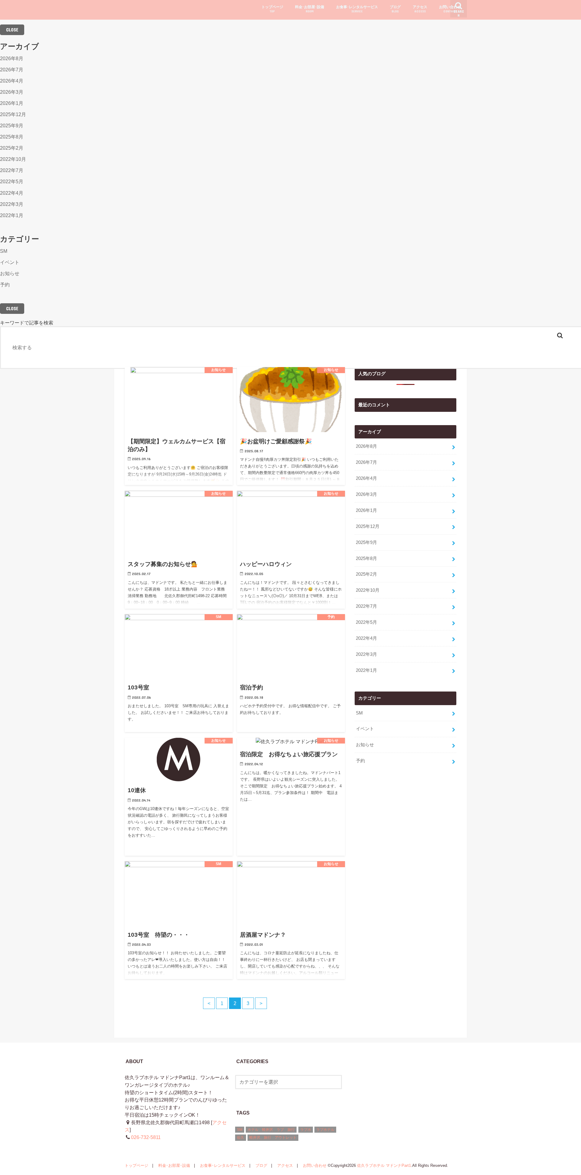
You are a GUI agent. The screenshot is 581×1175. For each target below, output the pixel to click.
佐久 (240, 1137)
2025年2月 (11, 148)
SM (3, 251)
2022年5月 (11, 181)
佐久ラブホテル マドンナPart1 (384, 1165)
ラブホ (305, 1130)
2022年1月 (11, 215)
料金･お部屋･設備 (309, 9)
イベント (9, 262)
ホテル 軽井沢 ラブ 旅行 (271, 1130)
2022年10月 (13, 159)
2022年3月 (11, 204)
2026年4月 (11, 80)
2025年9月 (11, 125)
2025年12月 (13, 114)
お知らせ (9, 273)
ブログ (395, 9)
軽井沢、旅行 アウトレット (273, 1137)
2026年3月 (11, 92)
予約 (5, 284)
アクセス (420, 9)
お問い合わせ (450, 9)
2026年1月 (11, 103)
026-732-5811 (146, 1137)
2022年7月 (11, 170)
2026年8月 (11, 58)
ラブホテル (325, 1130)
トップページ (272, 9)
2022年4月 (11, 193)
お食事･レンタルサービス (357, 9)
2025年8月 (11, 136)
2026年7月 (11, 69)
